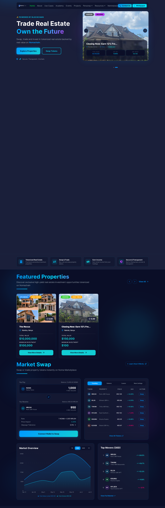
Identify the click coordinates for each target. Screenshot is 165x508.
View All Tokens (115, 436)
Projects (77, 6)
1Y (89, 448)
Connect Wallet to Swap (48, 434)
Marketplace (113, 6)
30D (77, 448)
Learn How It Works (136, 364)
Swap (142, 394)
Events (69, 6)
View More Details (35, 353)
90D (83, 448)
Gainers (109, 383)
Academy (60, 6)
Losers (123, 383)
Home (32, 6)
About (39, 6)
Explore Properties (28, 51)
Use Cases (48, 6)
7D (72, 448)
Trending (95, 383)
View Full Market (107, 496)
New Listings (138, 383)
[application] (55, 475)
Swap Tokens (51, 51)
